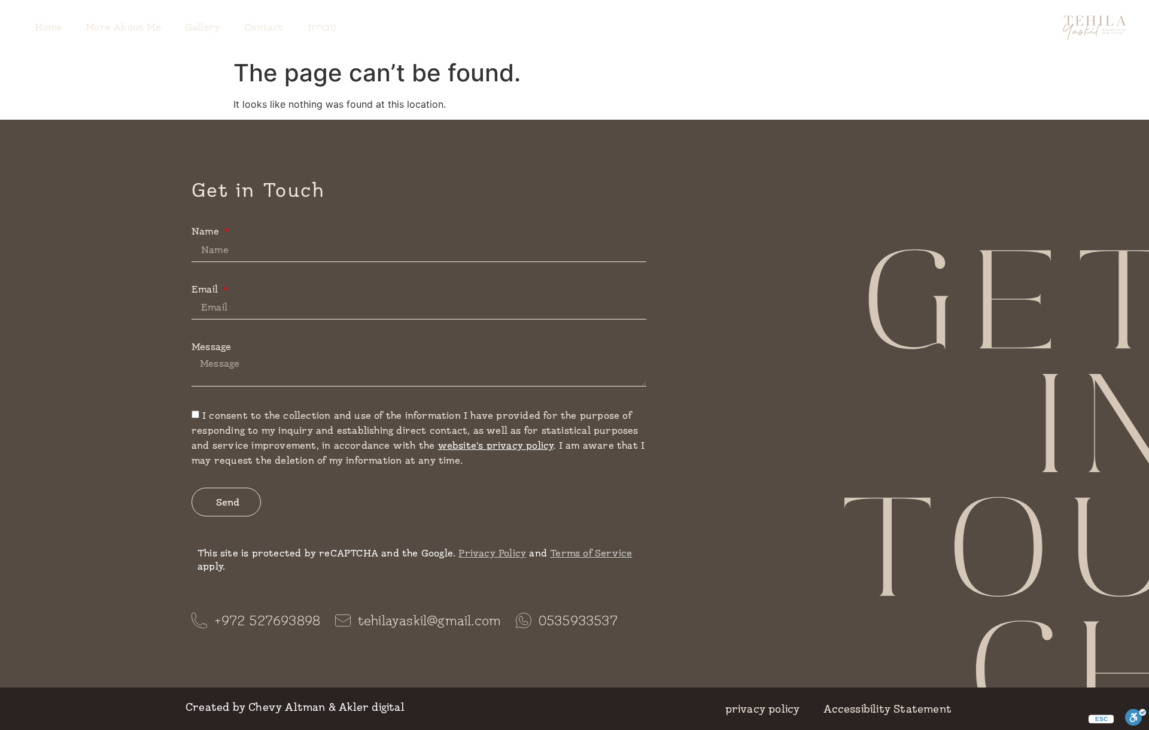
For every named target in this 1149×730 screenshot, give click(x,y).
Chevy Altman (286, 706)
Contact (263, 26)
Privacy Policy (492, 552)
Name (207, 230)
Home (48, 26)
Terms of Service (591, 552)
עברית (322, 26)
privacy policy (762, 708)
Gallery (202, 26)
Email (206, 288)
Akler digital (372, 706)
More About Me (123, 26)
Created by (215, 706)
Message (211, 346)
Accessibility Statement (887, 708)
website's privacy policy (496, 445)
